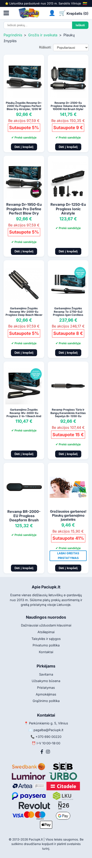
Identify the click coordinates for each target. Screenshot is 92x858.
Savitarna (46, 674)
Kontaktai (46, 652)
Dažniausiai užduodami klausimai (46, 625)
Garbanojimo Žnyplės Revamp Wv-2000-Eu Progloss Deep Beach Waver (24, 311)
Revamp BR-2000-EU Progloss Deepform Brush (23, 515)
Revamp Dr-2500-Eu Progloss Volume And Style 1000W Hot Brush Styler (68, 106)
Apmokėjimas (46, 694)
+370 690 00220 (48, 737)
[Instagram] (48, 751)
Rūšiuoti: (45, 47)
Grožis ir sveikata (42, 35)
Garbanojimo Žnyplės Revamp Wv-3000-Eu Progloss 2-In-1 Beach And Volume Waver (23, 414)
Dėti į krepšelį (24, 147)
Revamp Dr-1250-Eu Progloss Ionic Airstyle (68, 208)
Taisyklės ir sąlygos (46, 639)
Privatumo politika (46, 645)
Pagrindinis (13, 35)
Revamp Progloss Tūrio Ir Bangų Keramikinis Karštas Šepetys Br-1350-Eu (68, 413)
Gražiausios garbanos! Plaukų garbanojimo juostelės (68, 515)
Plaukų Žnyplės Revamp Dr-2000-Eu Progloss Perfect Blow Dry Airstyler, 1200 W (24, 106)
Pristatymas (46, 687)
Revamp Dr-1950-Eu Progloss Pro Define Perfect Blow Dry (24, 208)
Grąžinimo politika (46, 701)
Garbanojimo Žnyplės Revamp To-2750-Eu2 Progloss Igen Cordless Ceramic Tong (68, 313)
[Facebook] (41, 751)
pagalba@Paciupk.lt (48, 730)
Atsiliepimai (46, 632)
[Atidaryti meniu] (6, 13)
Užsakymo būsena (46, 681)
